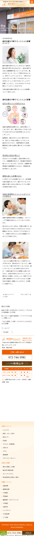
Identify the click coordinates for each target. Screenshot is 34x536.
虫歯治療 (5, 486)
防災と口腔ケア (25, 294)
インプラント (7, 510)
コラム (5, 451)
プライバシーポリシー (9, 458)
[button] (32, 2)
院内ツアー (6, 437)
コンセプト (6, 430)
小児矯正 (5, 503)
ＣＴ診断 (5, 517)
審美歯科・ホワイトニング (10, 500)
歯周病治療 (6, 489)
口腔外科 (5, 507)
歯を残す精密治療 (8, 470)
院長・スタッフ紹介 (9, 433)
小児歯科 (5, 493)
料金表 (5, 440)
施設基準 (5, 455)
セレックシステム (8, 474)
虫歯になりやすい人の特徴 (8, 295)
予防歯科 (5, 496)
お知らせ (5, 447)
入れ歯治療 (6, 514)
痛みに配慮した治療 (9, 467)
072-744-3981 (17, 357)
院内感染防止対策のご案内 (10, 477)
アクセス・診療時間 (8, 444)
